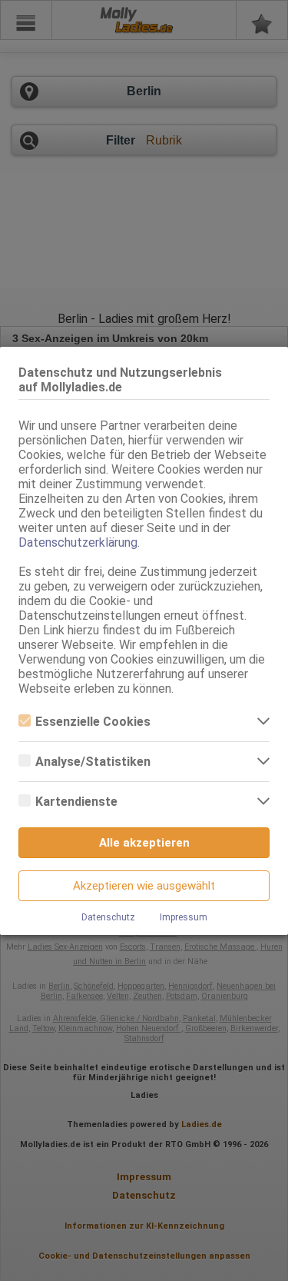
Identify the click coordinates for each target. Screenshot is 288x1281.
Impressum (183, 917)
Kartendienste (76, 801)
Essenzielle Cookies (93, 721)
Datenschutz (108, 917)
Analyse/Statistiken (93, 761)
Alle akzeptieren (144, 843)
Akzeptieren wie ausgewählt (144, 886)
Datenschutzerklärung (77, 542)
